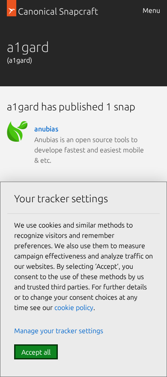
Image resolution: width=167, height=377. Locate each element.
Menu (151, 10)
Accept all (36, 352)
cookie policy (73, 307)
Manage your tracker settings (58, 330)
